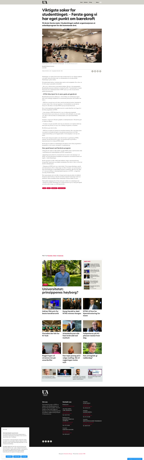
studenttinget (62, 188)
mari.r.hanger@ (66, 431)
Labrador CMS (82, 453)
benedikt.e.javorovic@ (68, 422)
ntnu (44, 188)
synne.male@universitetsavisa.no (87, 405)
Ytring (90, 2)
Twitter (54, 255)
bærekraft (54, 188)
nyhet (48, 188)
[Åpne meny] (101, 2)
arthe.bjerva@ (87, 413)
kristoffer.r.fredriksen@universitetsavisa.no (88, 423)
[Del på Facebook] (92, 71)
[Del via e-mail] (98, 71)
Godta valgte (17, 456)
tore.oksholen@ (66, 412)
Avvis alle (24, 456)
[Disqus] (72, 208)
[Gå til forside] (44, 2)
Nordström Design (68, 453)
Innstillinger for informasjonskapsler (135, 458)
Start (81, 2)
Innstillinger (9, 456)
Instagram (60, 255)
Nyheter (86, 2)
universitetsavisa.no (67, 413)
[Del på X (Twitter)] (95, 71)
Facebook (50, 255)
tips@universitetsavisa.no (68, 406)
